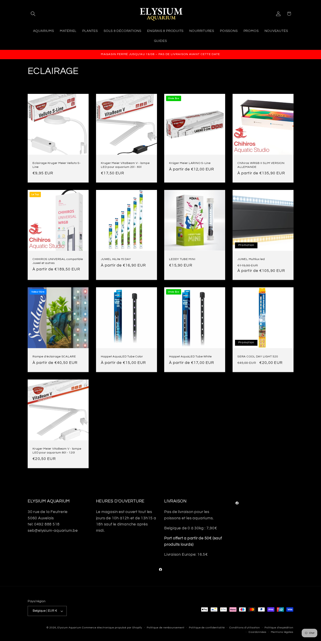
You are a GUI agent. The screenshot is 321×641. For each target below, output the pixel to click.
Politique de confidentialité (207, 627)
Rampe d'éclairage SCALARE (54, 356)
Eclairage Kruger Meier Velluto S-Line (57, 165)
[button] (33, 13)
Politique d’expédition (279, 627)
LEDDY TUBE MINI (182, 258)
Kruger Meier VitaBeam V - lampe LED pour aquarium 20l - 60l (125, 165)
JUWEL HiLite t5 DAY (116, 258)
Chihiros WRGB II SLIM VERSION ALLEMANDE (261, 165)
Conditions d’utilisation (244, 627)
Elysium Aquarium (69, 627)
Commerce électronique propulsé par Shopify (112, 627)
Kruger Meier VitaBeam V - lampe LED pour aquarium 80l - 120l (57, 450)
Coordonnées (257, 632)
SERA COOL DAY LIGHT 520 (257, 356)
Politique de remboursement (165, 627)
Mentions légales (282, 632)
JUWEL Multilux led (251, 258)
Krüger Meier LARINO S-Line (190, 163)
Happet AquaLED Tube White (190, 356)
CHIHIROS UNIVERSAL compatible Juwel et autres (58, 260)
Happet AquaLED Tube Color (122, 356)
